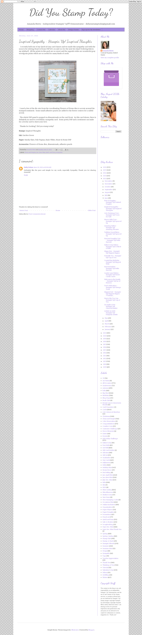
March (107, 324)
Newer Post (23, 210)
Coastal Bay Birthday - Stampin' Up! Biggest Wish (112, 262)
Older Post (92, 210)
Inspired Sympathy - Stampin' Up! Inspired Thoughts (112, 208)
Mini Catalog (107, 490)
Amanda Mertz (108, 51)
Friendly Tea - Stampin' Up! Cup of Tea (112, 256)
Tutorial (105, 567)
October (108, 187)
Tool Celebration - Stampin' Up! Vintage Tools (112, 287)
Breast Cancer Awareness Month (111, 404)
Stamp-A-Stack (108, 541)
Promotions (106, 514)
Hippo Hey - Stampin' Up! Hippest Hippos (112, 252)
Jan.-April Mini (107, 475)
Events (104, 436)
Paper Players (107, 510)
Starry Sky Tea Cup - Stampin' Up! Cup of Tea (112, 300)
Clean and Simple (30, 152)
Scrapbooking (107, 524)
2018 (105, 341)
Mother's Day (107, 495)
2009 (105, 367)
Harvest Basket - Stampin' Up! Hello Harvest (111, 268)
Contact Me (41, 30)
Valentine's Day (107, 570)
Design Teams (73, 30)
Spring (105, 534)
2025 (105, 170)
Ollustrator (75, 630)
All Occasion (106, 383)
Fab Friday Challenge (110, 439)
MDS (104, 487)
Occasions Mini (108, 502)
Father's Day (106, 443)
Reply (26, 175)
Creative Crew (107, 426)
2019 (104, 339)
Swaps (104, 551)
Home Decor (107, 470)
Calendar (51, 30)
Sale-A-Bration (107, 522)
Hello (104, 465)
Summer (105, 546)
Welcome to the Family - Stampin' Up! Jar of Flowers (112, 281)
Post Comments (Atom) (37, 214)
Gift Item (105, 453)
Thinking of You (108, 565)
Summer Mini (107, 548)
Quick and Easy (50, 152)
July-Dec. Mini (107, 480)
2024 (105, 173)
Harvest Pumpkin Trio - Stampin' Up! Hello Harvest (112, 240)
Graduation (106, 458)
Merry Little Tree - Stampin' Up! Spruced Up (112, 221)
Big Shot (105, 393)
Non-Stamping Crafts (110, 500)
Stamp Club (106, 538)
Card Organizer (108, 407)
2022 (105, 178)
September (109, 189)
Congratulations (108, 424)
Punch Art (106, 517)
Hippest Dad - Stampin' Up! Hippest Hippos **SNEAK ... (112, 293)
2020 (105, 336)
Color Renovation (108, 421)
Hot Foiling (106, 472)
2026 (105, 167)
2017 (104, 344)
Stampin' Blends (108, 543)
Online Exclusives (108, 505)
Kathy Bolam (28, 167)
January (108, 329)
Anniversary (107, 385)
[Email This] (60, 150)
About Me (61, 30)
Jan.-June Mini (40, 152)
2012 (104, 358)
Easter (104, 434)
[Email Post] (56, 149)
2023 (105, 176)
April (107, 321)
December (109, 181)
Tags (104, 556)
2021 (105, 333)
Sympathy (59, 152)
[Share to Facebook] (66, 150)
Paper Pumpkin (108, 512)
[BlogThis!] (62, 150)
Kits (103, 485)
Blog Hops (106, 398)
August (107, 192)
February (108, 327)
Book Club (106, 400)
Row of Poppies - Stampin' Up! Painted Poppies (112, 202)
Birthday (105, 395)
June (106, 198)
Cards (104, 410)
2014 (104, 353)
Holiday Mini (107, 467)
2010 (104, 364)
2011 (104, 361)
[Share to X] (64, 150)
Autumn (105, 388)
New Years (106, 497)
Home (21, 30)
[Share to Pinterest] (68, 150)
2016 (104, 347)
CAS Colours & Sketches (111, 412)
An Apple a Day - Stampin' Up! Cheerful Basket (110, 306)
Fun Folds (106, 445)
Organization (107, 507)
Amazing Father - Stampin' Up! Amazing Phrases (111, 227)
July (106, 195)
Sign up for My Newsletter (91, 30)
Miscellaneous (107, 492)
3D (103, 378)
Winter (104, 577)
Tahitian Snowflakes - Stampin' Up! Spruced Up (112, 234)
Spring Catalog (108, 536)
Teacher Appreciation (110, 558)
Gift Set (105, 455)
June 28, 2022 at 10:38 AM (42, 167)
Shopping (30, 30)
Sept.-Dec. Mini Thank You (111, 529)
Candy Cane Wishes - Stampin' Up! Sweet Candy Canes (112, 275)
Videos (104, 572)
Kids (104, 482)
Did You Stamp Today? (71, 12)
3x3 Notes (105, 381)
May (106, 318)
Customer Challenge (109, 429)
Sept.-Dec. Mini (107, 527)
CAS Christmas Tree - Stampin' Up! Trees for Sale (112, 215)
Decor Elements (108, 431)
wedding (105, 575)
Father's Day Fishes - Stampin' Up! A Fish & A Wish (112, 246)
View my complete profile (110, 58)
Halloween (106, 463)
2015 (105, 350)
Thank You (106, 562)
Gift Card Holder (108, 450)
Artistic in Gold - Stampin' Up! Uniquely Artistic (111, 312)
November (109, 184)
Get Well (105, 448)
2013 (104, 356)
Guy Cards (106, 460)
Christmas (106, 416)
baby (104, 390)
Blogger (91, 630)
